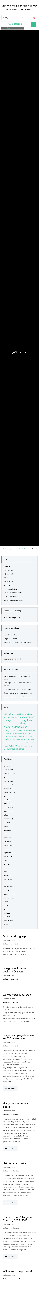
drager (7, 726)
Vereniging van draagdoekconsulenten (17, 642)
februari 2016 (8, 781)
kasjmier (22, 733)
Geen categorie (6, 28)
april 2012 (7, 826)
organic (29, 736)
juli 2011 (6, 860)
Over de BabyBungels (11, 596)
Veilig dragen (8, 585)
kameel (18, 733)
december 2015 (9, 785)
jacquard (13, 733)
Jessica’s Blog (8, 570)
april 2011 (7, 871)
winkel (7, 749)
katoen (26, 733)
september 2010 (9, 894)
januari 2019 (8, 766)
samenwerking (17, 742)
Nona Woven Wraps (11, 635)
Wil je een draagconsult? (17, 1271)
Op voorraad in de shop (17, 995)
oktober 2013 (8, 819)
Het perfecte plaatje (14, 1163)
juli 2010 (6, 902)
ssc (27, 742)
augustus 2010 (9, 898)
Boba (30, 714)
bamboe (17, 714)
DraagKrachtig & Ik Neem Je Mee (19, 5)
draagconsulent (26, 717)
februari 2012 (8, 834)
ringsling (29, 739)
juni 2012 (7, 822)
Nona (13, 736)
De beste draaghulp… (15, 936)
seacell (23, 742)
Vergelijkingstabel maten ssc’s (14, 600)
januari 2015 (8, 804)
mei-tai (9, 736)
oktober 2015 (8, 788)
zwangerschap (17, 749)
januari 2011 (8, 883)
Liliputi (31, 733)
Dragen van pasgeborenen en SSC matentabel (18, 1036)
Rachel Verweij (9, 676)
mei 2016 (7, 777)
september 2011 (9, 853)
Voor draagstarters (10, 589)
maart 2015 (7, 800)
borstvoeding (13, 717)
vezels (25, 746)
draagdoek (25, 720)
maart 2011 (7, 875)
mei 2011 (7, 868)
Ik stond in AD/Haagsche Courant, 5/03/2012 (17, 1218)
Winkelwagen (8, 581)
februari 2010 (8, 920)
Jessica (13, 940)
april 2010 (7, 913)
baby (11, 713)
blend (26, 714)
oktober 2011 (8, 849)
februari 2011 (8, 879)
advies (6, 714)
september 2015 (9, 792)
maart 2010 (8, 917)
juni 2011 (6, 864)
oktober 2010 (8, 890)
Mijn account (8, 574)
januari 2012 (8, 838)
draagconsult (11, 720)
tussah (31, 742)
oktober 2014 (8, 807)
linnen (5, 736)
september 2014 (9, 811)
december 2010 (9, 887)
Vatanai (6, 746)
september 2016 (9, 773)
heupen (26, 730)
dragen (24, 723)
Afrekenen (7, 566)
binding (22, 714)
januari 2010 (8, 924)
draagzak (17, 724)
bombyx (6, 717)
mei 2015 (7, 796)
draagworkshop (9, 724)
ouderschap (9, 739)
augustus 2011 (8, 856)
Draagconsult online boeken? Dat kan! (14, 970)
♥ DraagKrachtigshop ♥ (12, 618)
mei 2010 (7, 909)
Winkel (6, 578)
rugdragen (10, 742)
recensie (24, 739)
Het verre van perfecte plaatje (16, 1105)
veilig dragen (16, 745)
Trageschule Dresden (11, 639)
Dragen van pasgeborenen (13, 592)
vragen (29, 746)
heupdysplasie (17, 730)
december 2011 (9, 841)
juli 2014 (6, 815)
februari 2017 (8, 770)
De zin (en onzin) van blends (21, 689)
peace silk (18, 739)
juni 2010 (7, 905)
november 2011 (9, 845)
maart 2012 (7, 830)
